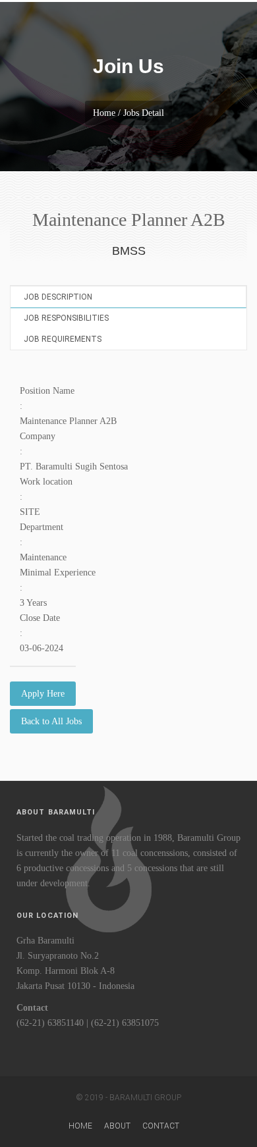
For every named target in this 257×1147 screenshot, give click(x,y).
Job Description (58, 297)
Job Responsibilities (66, 318)
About (117, 1126)
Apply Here (43, 694)
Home (80, 1126)
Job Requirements (62, 339)
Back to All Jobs (51, 721)
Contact (160, 1126)
